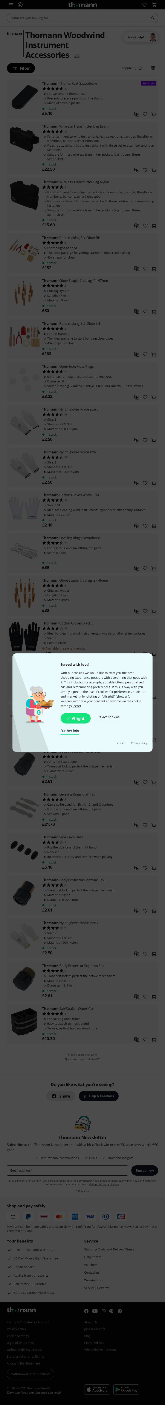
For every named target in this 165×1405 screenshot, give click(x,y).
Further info (70, 730)
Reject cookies (109, 717)
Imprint (121, 743)
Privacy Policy (139, 743)
